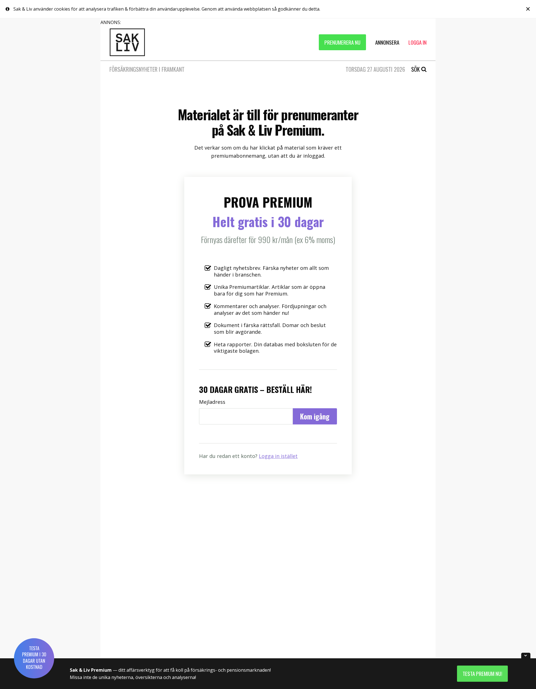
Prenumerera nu (342, 42)
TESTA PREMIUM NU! (482, 673)
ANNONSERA (387, 42)
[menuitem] (342, 42)
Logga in (417, 42)
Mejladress (212, 402)
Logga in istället (278, 456)
